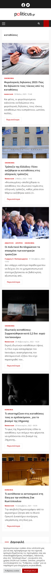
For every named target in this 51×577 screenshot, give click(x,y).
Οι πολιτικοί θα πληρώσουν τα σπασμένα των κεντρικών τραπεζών (25, 223)
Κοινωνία (9, 409)
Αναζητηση (46, 23)
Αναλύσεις (9, 243)
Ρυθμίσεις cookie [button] (12, 570)
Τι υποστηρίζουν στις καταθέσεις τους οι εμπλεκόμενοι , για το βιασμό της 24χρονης (25, 389)
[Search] (39, 23)
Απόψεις (19, 243)
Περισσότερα (12, 119)
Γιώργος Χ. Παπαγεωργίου (16, 259)
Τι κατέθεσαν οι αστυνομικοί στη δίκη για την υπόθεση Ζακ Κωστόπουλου (25, 470)
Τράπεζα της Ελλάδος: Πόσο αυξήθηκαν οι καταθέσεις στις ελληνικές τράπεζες (25, 142)
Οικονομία (9, 78)
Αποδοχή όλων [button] (30, 570)
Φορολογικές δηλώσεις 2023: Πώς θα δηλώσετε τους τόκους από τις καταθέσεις (25, 59)
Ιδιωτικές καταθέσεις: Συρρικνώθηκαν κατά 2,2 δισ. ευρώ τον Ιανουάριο (25, 305)
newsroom (9, 94)
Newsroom (10, 178)
